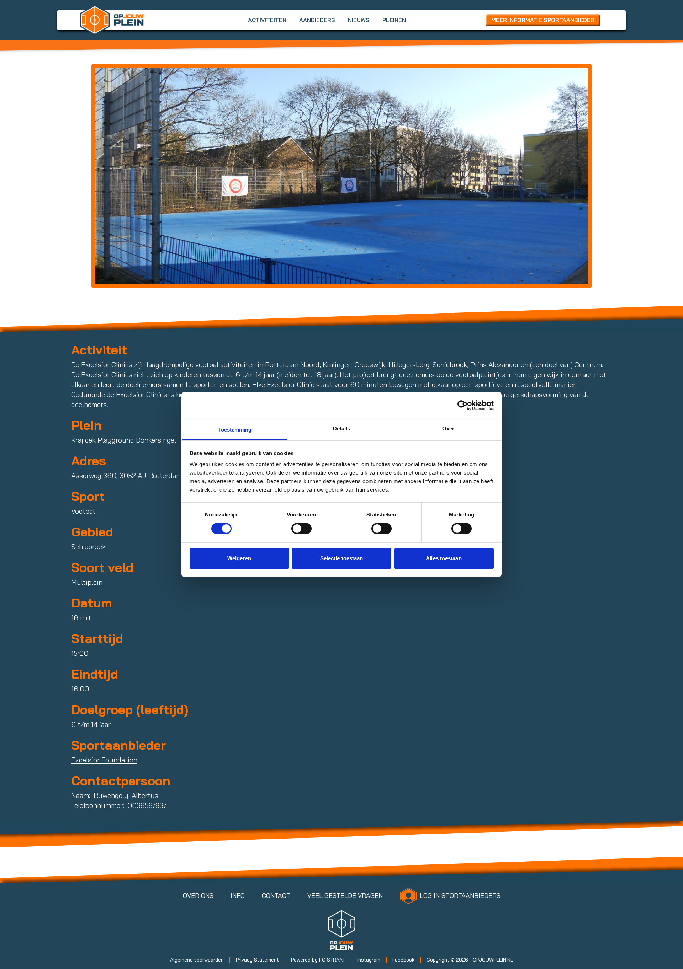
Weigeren (239, 558)
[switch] (301, 528)
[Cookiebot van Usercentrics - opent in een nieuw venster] (462, 405)
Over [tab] (448, 428)
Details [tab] (341, 428)
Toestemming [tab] (235, 430)
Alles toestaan (443, 558)
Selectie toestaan (341, 558)
